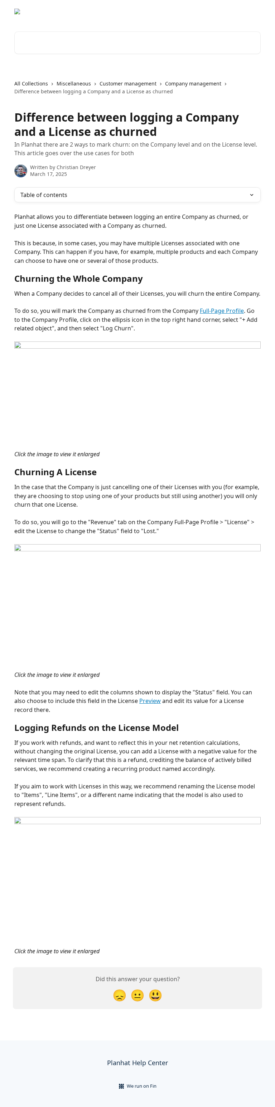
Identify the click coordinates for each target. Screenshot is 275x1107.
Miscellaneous (74, 83)
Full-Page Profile (222, 311)
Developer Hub (217, 11)
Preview (150, 701)
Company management (193, 83)
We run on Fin (141, 1086)
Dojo (250, 11)
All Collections (31, 83)
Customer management (128, 83)
